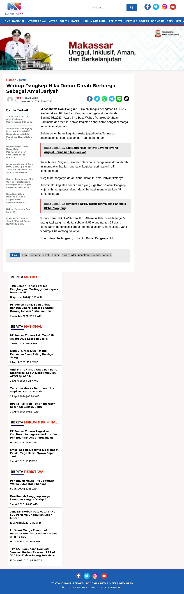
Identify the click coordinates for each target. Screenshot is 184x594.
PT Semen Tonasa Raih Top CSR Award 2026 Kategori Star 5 (32, 337)
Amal (24, 254)
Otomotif (157, 21)
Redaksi (78, 583)
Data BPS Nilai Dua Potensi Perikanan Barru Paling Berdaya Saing (31, 354)
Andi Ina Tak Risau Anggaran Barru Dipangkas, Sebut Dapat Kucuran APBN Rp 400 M (34, 373)
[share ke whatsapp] (105, 100)
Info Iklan (126, 583)
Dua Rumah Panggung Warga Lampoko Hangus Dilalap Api (30, 498)
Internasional (36, 21)
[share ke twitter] (98, 100)
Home (6, 21)
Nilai (73, 254)
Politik (64, 21)
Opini (170, 21)
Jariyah (65, 254)
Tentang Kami (61, 583)
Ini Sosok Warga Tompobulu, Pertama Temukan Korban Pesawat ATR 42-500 (34, 533)
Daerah (76, 21)
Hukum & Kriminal (95, 21)
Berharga (35, 254)
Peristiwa (115, 21)
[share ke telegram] (112, 100)
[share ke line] (120, 100)
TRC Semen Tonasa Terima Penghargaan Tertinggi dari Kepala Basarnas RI (34, 289)
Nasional (18, 21)
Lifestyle (131, 21)
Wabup (107, 254)
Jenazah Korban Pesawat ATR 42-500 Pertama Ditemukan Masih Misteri (33, 515)
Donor (55, 254)
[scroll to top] (175, 588)
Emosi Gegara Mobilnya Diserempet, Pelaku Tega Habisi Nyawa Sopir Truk (34, 453)
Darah (46, 254)
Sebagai (96, 254)
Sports (144, 21)
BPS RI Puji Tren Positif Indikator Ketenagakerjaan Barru (32, 405)
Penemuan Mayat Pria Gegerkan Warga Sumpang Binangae (32, 482)
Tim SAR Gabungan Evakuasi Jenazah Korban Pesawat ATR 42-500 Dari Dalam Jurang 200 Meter (33, 552)
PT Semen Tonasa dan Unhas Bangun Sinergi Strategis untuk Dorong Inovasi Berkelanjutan (32, 308)
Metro (53, 21)
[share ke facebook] (90, 100)
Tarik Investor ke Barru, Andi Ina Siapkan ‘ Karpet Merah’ (32, 390)
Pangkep (83, 254)
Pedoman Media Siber (101, 583)
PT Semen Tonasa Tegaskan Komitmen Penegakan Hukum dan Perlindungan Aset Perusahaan (33, 434)
